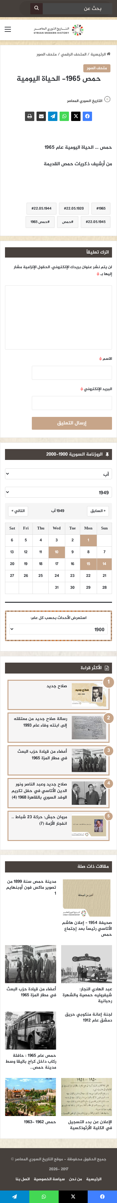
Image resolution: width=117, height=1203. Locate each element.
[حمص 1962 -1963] (30, 1097)
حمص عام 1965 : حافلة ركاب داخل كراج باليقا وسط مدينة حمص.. (30, 1061)
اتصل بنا (23, 1179)
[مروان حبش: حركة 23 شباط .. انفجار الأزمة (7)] (89, 826)
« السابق (97, 511)
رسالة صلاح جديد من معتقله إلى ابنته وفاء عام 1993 (40, 722)
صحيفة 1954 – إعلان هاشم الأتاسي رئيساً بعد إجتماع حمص (87, 928)
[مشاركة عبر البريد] (41, 116)
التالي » (18, 511)
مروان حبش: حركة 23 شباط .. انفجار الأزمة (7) (39, 820)
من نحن (75, 1179)
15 (88, 564)
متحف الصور (47, 54)
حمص (66, 222)
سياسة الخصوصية (49, 1179)
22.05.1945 (96, 222)
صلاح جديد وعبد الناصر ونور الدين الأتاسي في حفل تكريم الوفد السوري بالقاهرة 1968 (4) (39, 791)
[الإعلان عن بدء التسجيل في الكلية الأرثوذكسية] (86, 1097)
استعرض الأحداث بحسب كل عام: (58, 618)
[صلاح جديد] (89, 695)
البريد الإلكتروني (96, 389)
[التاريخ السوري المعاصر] (59, 30)
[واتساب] (64, 116)
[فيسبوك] (87, 116)
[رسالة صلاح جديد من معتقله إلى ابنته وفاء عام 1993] (89, 727)
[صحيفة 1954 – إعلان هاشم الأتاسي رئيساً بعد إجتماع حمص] (86, 898)
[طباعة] (29, 116)
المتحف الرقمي (73, 54)
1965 (102, 208)
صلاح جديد (56, 686)
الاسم (105, 358)
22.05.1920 (75, 208)
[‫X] (75, 116)
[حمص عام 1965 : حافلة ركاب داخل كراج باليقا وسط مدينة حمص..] (30, 1031)
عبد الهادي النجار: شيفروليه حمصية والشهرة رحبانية (87, 995)
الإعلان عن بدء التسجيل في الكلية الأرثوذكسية (90, 1125)
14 (104, 564)
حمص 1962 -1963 (40, 1122)
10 (56, 552)
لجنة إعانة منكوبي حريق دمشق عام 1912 (88, 1017)
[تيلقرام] (52, 116)
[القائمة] (8, 32)
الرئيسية (98, 54)
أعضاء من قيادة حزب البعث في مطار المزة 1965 (42, 755)
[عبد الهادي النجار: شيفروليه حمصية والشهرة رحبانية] (86, 964)
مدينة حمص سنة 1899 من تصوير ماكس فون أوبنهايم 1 (31, 887)
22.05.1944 (42, 208)
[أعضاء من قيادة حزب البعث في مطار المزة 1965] (89, 760)
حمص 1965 (39, 222)
